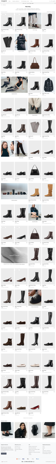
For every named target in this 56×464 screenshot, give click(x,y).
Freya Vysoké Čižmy (45, 327)
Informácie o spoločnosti (46, 450)
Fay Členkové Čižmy (45, 242)
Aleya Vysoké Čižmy (45, 200)
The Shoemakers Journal (47, 453)
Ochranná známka (32, 450)
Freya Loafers (3, 178)
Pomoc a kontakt (17, 447)
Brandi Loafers (44, 349)
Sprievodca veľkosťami (18, 449)
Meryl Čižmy (31, 93)
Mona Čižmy (44, 370)
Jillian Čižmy (3, 221)
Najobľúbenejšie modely (19, 438)
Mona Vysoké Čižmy (4, 306)
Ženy (30, 3)
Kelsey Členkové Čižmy (32, 200)
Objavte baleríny (34, 115)
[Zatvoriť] (55, 3)
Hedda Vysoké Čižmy (45, 136)
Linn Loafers (44, 178)
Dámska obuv (44, 438)
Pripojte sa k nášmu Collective (20, 264)
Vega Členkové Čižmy (32, 285)
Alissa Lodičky (3, 242)
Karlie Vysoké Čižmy (32, 391)
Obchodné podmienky (32, 447)
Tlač (43, 449)
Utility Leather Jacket (45, 93)
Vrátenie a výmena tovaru (33, 446)
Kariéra (44, 447)
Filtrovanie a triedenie (51, 11)
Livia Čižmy (17, 391)
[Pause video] (40, 290)
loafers (34, 221)
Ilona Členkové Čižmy (32, 50)
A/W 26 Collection (14, 200)
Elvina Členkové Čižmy (5, 29)
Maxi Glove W (3, 50)
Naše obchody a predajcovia (47, 452)
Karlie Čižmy (17, 221)
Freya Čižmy (31, 327)
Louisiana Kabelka (31, 72)
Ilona (36, 29)
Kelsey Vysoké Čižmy (45, 72)
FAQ (15, 450)
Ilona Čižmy (44, 29)
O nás (43, 446)
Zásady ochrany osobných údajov (34, 449)
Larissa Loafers (17, 327)
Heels (29, 438)
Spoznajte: (14, 93)
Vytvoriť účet (4, 453)
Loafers (2, 438)
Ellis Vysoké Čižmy (45, 391)
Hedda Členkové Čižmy (46, 114)
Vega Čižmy (3, 136)
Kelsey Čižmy (3, 72)
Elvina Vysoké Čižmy (32, 349)
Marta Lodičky (3, 285)
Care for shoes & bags (34, 306)
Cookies (30, 454)
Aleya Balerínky (3, 114)
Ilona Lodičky (31, 157)
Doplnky (21, 51)
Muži (32, 3)
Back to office (21, 157)
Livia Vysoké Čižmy (32, 263)
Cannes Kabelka (31, 178)
